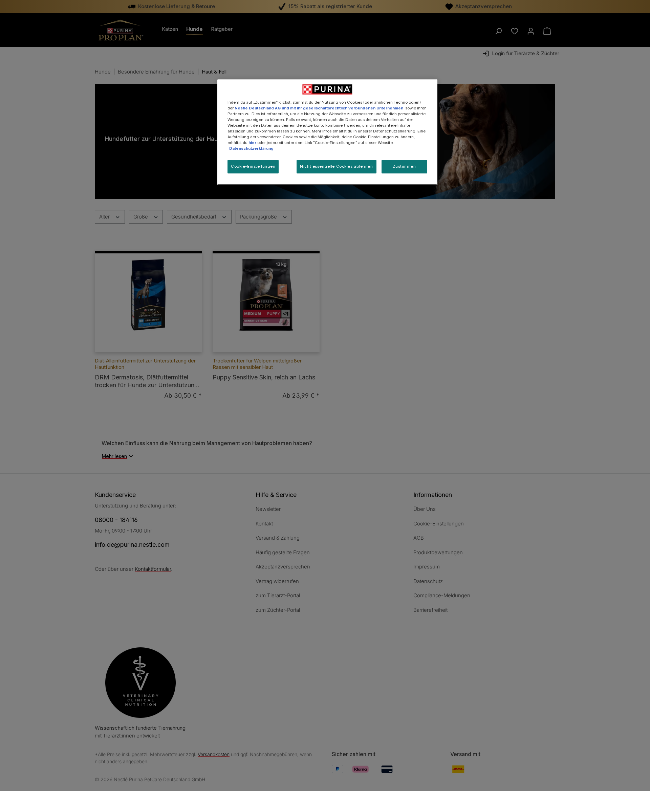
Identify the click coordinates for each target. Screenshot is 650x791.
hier (252, 142)
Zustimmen (404, 166)
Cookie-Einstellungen (253, 166)
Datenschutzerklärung (251, 148)
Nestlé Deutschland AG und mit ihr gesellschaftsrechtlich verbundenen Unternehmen (319, 108)
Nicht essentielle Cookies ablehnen (336, 166)
